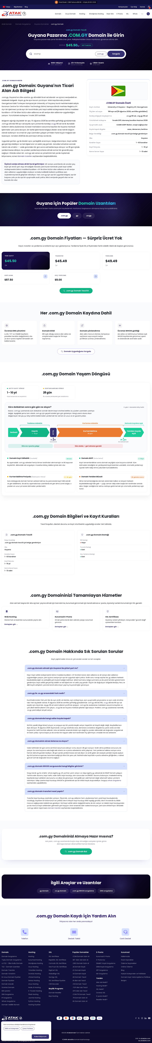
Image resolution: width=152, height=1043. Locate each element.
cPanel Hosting (34, 977)
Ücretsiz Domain (8, 987)
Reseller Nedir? (101, 999)
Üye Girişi (134, 7)
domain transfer (25, 156)
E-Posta (120, 14)
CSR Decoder (54, 984)
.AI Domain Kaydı (78, 967)
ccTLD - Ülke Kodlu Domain (12, 963)
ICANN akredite (68, 1039)
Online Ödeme (127, 967)
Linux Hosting (33, 984)
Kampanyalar (123, 7)
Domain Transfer (8, 970)
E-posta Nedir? (102, 996)
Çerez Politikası (27, 1028)
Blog (26, 7)
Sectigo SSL (53, 977)
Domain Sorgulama (22, 24)
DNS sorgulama (106, 891)
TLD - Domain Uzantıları (11, 967)
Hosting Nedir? (101, 986)
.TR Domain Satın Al (79, 998)
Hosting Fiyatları (34, 1005)
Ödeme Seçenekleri (128, 963)
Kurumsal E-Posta (103, 956)
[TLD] (148, 13)
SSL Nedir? (100, 989)
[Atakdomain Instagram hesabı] (142, 1018)
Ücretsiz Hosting (34, 974)
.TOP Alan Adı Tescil (79, 987)
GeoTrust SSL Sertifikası (58, 967)
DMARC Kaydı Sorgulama (105, 963)
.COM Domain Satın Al (80, 956)
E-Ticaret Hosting (35, 991)
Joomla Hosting (34, 998)
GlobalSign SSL (54, 974)
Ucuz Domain (70, 14)
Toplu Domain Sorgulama (11, 960)
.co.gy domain (60, 891)
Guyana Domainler (41, 24)
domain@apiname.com (26, 1041)
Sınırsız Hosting (34, 980)
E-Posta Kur (100, 960)
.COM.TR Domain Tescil (81, 994)
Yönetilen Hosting (35, 970)
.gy (77, 216)
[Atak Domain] (14, 14)
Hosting (31, 956)
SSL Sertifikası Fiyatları (57, 980)
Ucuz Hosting (33, 967)
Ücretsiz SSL (100, 993)
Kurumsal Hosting (35, 960)
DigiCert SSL (53, 970)
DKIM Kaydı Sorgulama (104, 967)
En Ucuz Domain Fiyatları (11, 977)
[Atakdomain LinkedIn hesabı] (145, 1018)
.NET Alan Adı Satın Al (80, 960)
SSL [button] (127, 14)
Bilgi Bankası (18, 7)
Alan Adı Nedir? (102, 982)
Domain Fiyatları (8, 980)
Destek (142, 7)
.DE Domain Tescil (79, 977)
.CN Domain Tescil (79, 984)
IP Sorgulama (7, 998)
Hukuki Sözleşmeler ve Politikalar (133, 974)
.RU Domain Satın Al (79, 1001)
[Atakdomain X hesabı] (139, 1018)
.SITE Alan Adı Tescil (79, 991)
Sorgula (116, 53)
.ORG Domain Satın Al (80, 963)
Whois (135, 14)
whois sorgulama (114, 780)
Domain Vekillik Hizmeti (10, 1005)
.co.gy (53, 123)
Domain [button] (58, 14)
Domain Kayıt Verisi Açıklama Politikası (135, 977)
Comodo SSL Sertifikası (57, 963)
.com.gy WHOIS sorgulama (83, 891)
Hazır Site (110, 14)
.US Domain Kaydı (79, 974)
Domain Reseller (55, 993)
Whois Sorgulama (8, 1001)
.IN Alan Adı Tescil (79, 980)
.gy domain (44, 891)
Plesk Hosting (33, 994)
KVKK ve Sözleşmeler (12, 1028)
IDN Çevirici (6, 991)
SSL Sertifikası (54, 956)
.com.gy (64, 216)
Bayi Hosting (53, 996)
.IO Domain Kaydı (79, 970)
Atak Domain (7, 24)
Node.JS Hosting (34, 987)
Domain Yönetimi (8, 974)
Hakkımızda (125, 956)
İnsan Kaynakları (127, 960)
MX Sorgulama (101, 974)
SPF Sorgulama (102, 970)
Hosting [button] (82, 14)
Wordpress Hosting (96, 14)
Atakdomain (71, 1033)
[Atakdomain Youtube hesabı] (149, 1018)
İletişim (124, 980)
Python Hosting (34, 1001)
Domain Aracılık (8, 984)
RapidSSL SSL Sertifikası (57, 960)
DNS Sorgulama (8, 994)
